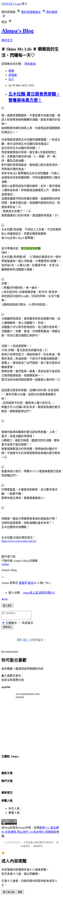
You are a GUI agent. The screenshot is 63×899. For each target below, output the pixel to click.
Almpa (5, 564)
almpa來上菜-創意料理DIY (39, 592)
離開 (20, 892)
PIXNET (16, 842)
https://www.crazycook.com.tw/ (19, 540)
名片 (11, 79)
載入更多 (7, 605)
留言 (30, 582)
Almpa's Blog (17, 31)
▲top (4, 598)
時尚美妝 (30, 63)
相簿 (11, 70)
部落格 (12, 75)
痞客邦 (23, 582)
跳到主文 (7, 40)
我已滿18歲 (8, 892)
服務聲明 (37, 846)
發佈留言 (7, 627)
